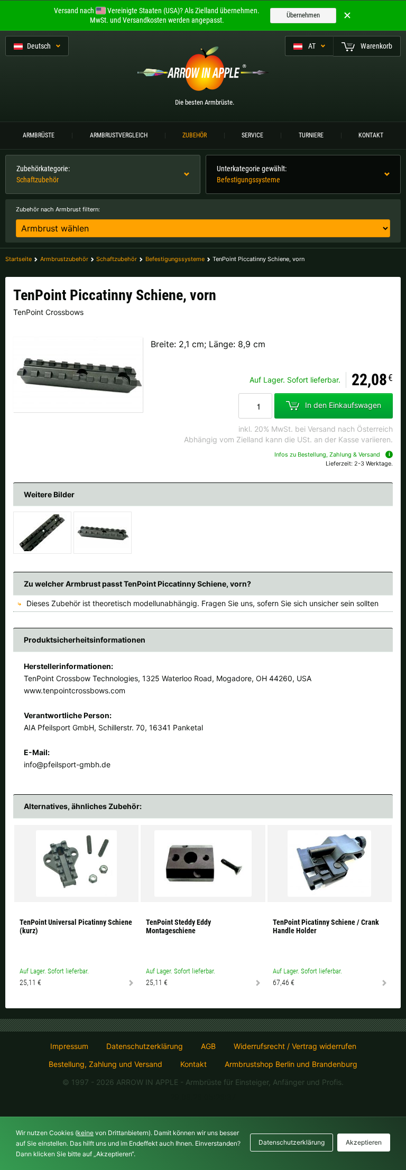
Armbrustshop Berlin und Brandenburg (291, 1064)
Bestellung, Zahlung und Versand (105, 1064)
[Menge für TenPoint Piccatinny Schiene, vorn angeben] (255, 406)
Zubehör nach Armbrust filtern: (58, 209)
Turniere (311, 135)
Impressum (69, 1046)
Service (252, 135)
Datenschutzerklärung (144, 1046)
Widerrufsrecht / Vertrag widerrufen (295, 1046)
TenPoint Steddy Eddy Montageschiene (178, 926)
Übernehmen (303, 15)
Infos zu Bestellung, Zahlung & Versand (327, 454)
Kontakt (370, 135)
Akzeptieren (364, 1142)
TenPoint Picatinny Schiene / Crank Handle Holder (326, 926)
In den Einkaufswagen (343, 405)
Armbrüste (38, 135)
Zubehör (194, 135)
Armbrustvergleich (118, 135)
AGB (208, 1046)
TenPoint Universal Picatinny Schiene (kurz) (76, 926)
